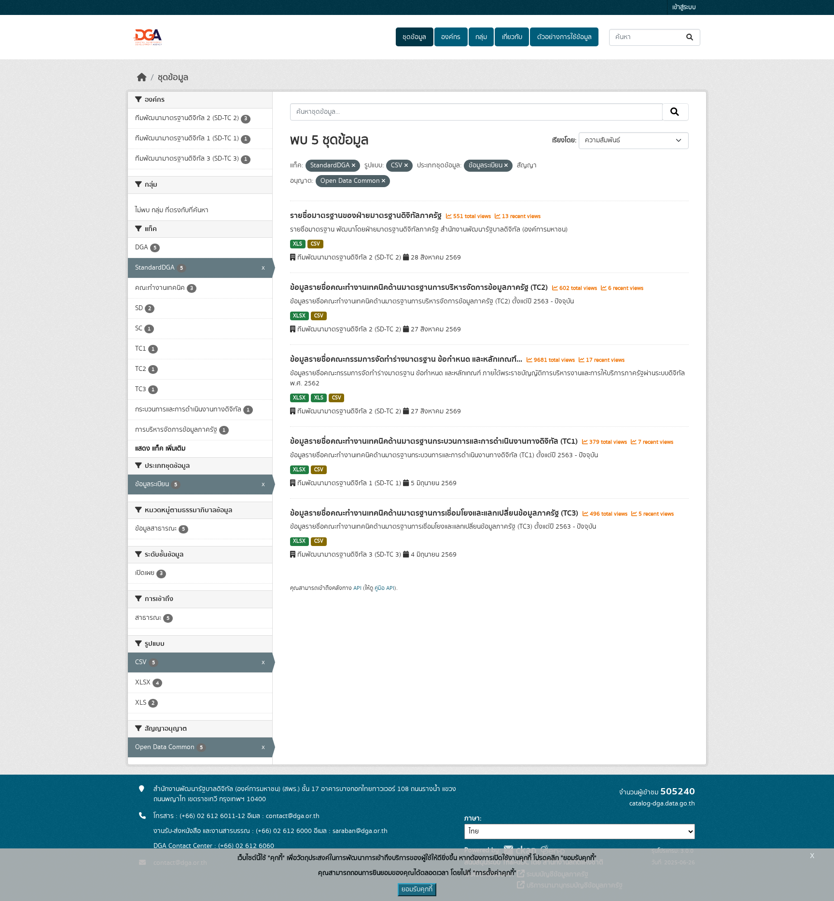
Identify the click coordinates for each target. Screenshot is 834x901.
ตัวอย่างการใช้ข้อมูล (564, 37)
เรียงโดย (563, 140)
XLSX (299, 316)
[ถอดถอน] (353, 166)
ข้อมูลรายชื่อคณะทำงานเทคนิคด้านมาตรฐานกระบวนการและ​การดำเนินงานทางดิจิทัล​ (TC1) (435, 441)
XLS (297, 244)
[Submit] (690, 37)
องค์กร (450, 37)
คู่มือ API (384, 588)
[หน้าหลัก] (142, 77)
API (357, 588)
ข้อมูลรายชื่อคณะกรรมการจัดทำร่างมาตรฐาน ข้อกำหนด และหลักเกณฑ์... (407, 359)
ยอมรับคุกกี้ (417, 889)
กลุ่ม (481, 37)
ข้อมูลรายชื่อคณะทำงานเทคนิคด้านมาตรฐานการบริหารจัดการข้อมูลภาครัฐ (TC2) (420, 287)
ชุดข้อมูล (414, 37)
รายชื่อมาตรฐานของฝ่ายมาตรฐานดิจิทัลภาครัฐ (367, 215)
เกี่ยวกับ (512, 37)
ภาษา (472, 818)
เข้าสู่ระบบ (684, 7)
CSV (315, 244)
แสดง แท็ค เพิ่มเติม (160, 448)
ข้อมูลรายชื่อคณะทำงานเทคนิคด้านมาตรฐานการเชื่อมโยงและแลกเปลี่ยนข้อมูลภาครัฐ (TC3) (435, 513)
